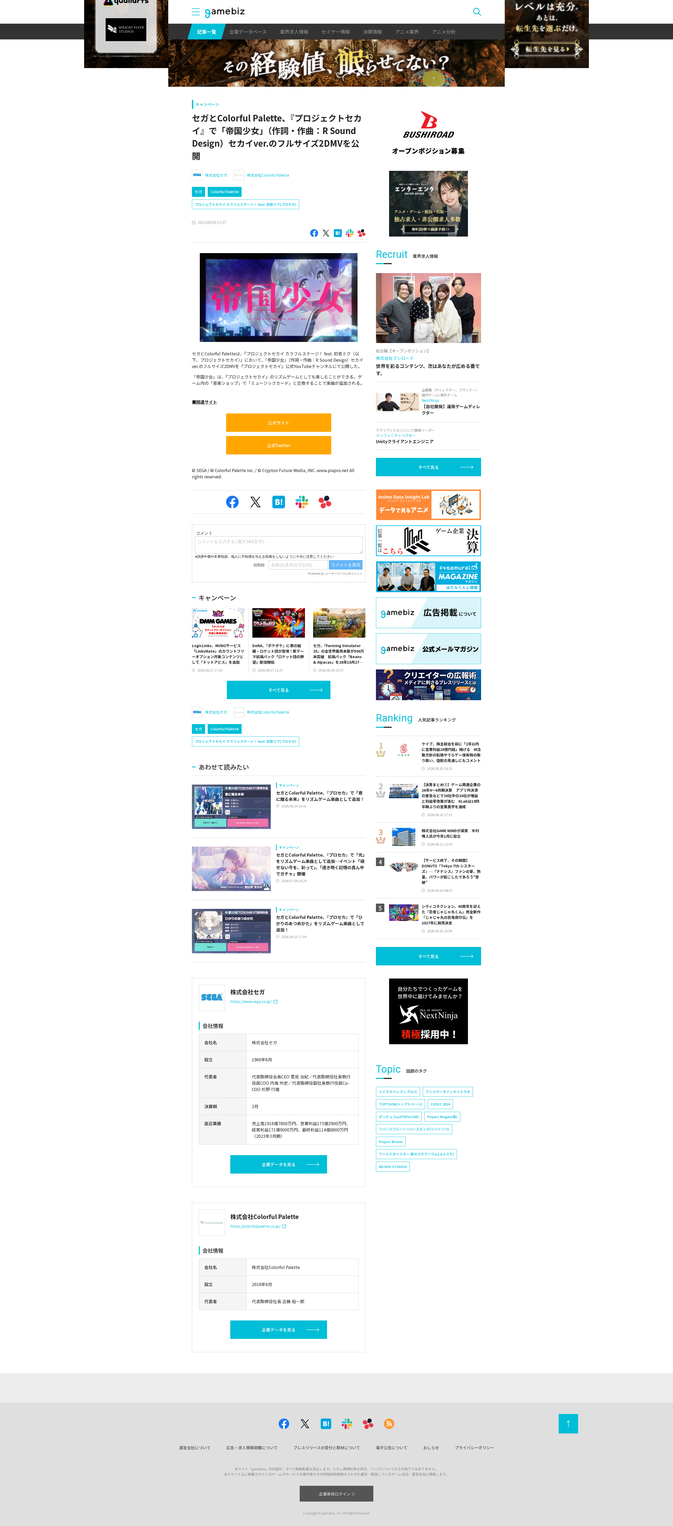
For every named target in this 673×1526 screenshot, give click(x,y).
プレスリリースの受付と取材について (326, 1447)
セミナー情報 (336, 31)
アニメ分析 (444, 31)
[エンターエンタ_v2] (428, 204)
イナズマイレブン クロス (398, 1091)
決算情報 (372, 31)
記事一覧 (206, 31)
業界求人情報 (294, 31)
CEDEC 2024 (440, 1104)
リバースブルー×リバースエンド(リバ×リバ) (414, 1128)
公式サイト (278, 422)
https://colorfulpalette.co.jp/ (255, 1226)
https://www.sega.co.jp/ (251, 1001)
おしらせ (431, 1447)
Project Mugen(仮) (442, 1116)
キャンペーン (207, 104)
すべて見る (278, 690)
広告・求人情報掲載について (252, 1447)
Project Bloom (391, 1141)
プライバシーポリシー (474, 1447)
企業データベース (248, 31)
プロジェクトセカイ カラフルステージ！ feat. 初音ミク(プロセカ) (245, 204)
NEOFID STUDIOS (393, 1166)
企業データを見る (278, 1164)
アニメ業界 (407, 31)
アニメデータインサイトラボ (448, 1091)
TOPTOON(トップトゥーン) (400, 1104)
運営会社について (195, 1447)
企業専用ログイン (334, 1494)
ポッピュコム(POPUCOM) (399, 1116)
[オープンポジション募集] (428, 133)
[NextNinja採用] (428, 1011)
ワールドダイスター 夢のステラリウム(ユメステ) (416, 1153)
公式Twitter (278, 445)
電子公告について (391, 1447)
